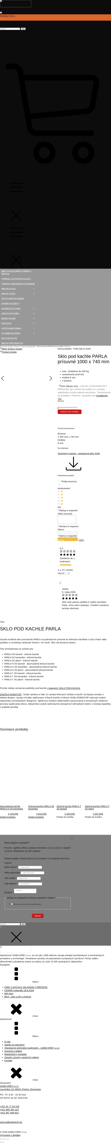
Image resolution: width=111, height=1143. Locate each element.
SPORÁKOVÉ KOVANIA (11, 308)
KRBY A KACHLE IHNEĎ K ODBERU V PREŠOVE (16, 272)
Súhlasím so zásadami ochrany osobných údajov (27, 904)
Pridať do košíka (69, 412)
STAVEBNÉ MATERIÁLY (10, 333)
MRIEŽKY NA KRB (8, 318)
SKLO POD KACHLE (9, 338)
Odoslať (38, 916)
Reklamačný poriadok (15, 1054)
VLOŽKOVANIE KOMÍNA (11, 328)
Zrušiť (81, 540)
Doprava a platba (13, 1051)
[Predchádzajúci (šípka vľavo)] (1, 1142)
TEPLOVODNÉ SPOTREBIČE (12, 298)
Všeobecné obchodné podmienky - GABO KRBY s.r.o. (32, 1048)
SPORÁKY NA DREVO (10, 303)
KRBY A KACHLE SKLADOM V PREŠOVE (25, 987)
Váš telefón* (11, 883)
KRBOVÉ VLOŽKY (8, 293)
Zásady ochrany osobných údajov (21, 1057)
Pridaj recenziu (65, 565)
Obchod (17, 346)
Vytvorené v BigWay (10, 1135)
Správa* (9, 892)
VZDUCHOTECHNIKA (10, 313)
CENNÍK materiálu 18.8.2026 (19, 990)
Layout (7, 863)
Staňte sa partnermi (14, 1044)
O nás (7, 1041)
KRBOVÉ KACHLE (8, 288)
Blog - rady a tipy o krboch (17, 996)
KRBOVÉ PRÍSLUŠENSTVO (12, 343)
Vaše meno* (11, 867)
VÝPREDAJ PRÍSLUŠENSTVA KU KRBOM (18, 283)
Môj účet (8, 199)
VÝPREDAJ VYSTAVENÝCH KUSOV (16, 278)
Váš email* (10, 878)
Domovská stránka (6, 346)
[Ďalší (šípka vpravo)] (3, 1142)
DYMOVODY (6, 323)
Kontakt (8, 203)
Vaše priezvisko (12, 872)
